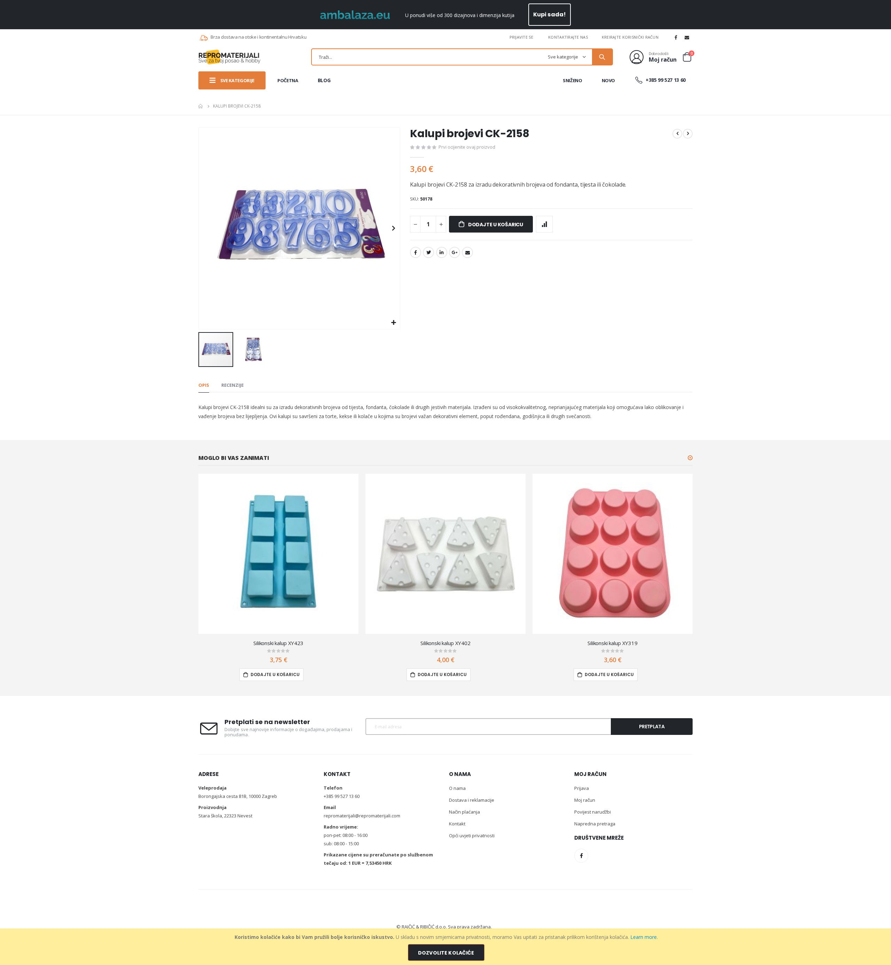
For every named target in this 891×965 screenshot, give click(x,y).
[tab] (203, 385)
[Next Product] (688, 134)
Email (467, 252)
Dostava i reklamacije (471, 800)
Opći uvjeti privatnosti (472, 835)
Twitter (428, 252)
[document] (446, 947)
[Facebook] (676, 37)
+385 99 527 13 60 (665, 80)
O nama (457, 788)
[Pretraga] (602, 57)
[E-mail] (687, 37)
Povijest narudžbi (592, 812)
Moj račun (584, 800)
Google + (454, 252)
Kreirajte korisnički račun (630, 37)
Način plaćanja (464, 812)
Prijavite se (521, 37)
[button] (394, 323)
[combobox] (462, 57)
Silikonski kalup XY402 (445, 643)
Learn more (643, 937)
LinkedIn (441, 252)
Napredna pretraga (594, 824)
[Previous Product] (677, 134)
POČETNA (287, 80)
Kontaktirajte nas (568, 37)
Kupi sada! (549, 14)
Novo (608, 80)
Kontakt (457, 824)
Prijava (581, 788)
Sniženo (572, 80)
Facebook (415, 252)
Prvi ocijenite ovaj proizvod (467, 147)
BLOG (324, 80)
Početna (200, 106)
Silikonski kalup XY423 (278, 643)
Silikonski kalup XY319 (613, 643)
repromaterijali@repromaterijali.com (362, 816)
